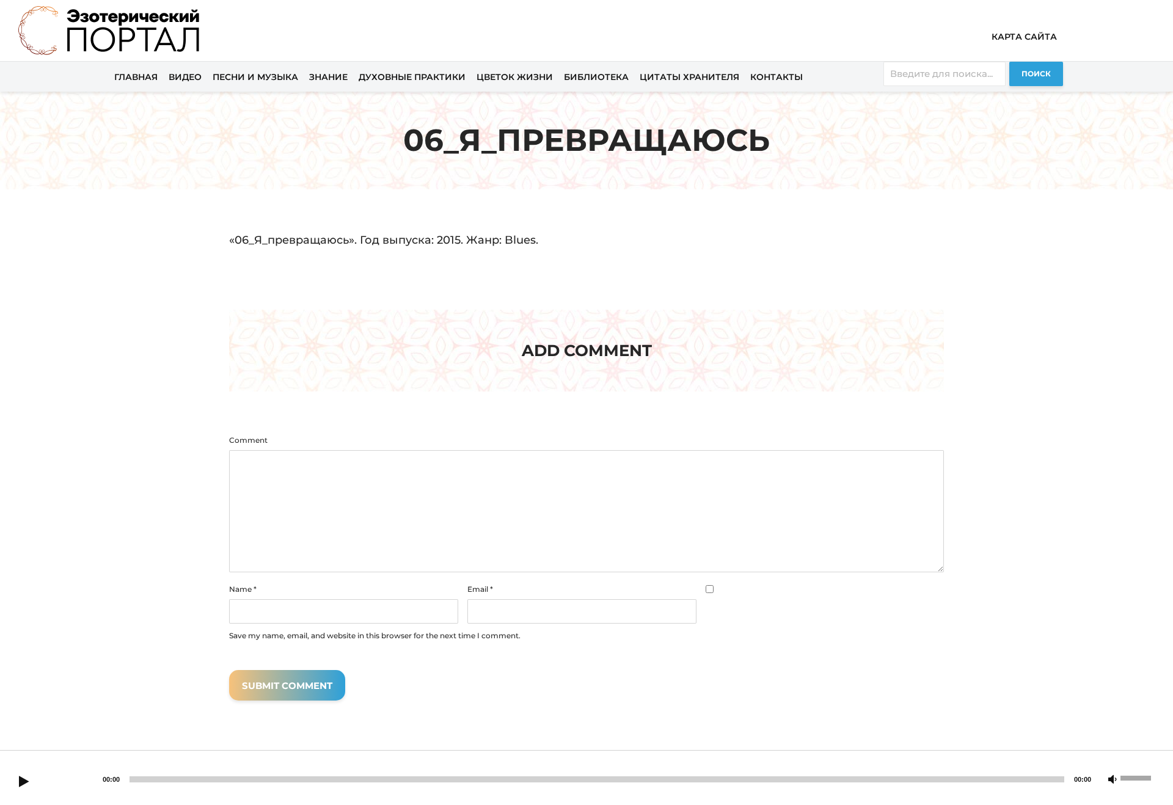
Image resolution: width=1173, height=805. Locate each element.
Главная (136, 76)
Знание (328, 76)
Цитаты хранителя (689, 76)
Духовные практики (412, 76)
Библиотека (596, 76)
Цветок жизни (515, 76)
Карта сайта (1024, 36)
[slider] (1137, 777)
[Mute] (1112, 780)
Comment (248, 440)
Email (480, 589)
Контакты (776, 76)
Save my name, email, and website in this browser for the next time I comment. (375, 635)
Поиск (1036, 73)
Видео (185, 76)
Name (243, 589)
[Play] (24, 782)
